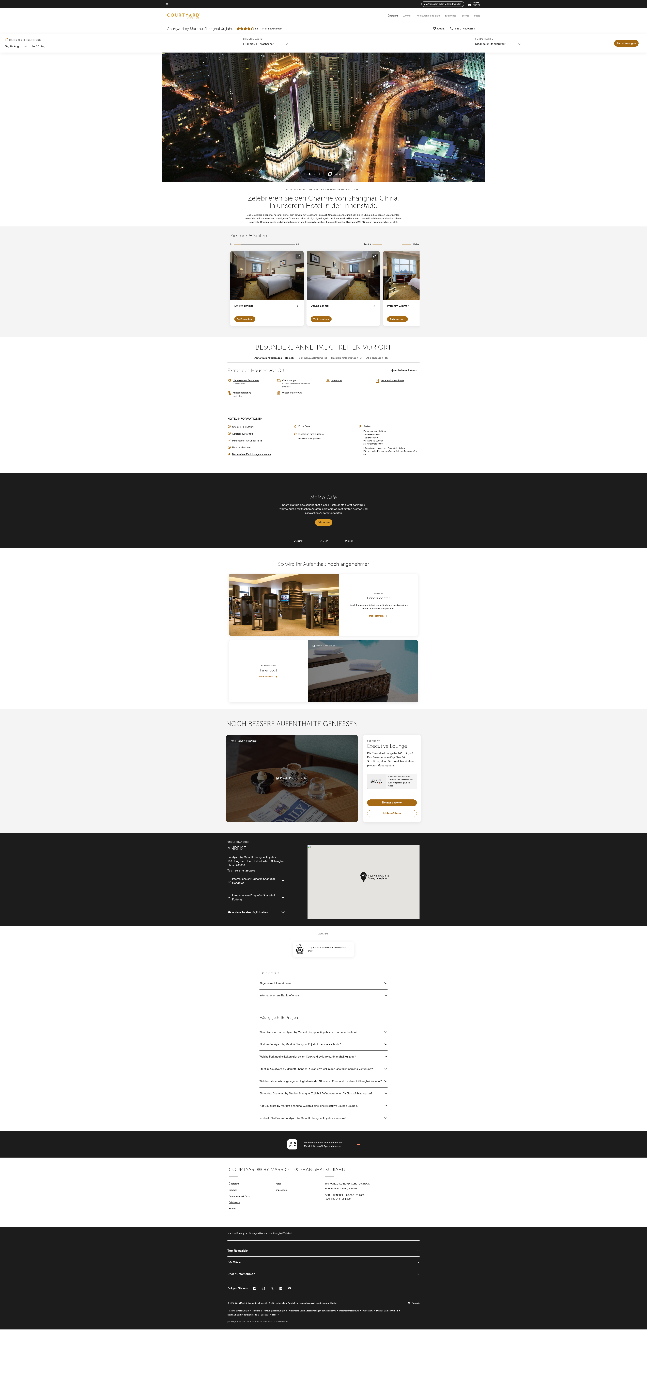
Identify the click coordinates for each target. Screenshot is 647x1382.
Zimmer (407, 15)
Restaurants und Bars (428, 15)
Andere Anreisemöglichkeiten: (250, 912)
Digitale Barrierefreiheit (387, 1311)
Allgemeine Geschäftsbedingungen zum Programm (312, 1311)
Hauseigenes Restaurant (246, 380)
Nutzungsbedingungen (274, 1311)
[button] (442, 4)
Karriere (256, 1311)
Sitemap (265, 1315)
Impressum (281, 1190)
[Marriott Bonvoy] (472, 4)
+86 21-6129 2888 (465, 28)
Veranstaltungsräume (392, 380)
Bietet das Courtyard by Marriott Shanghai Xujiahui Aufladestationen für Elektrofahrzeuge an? (315, 1093)
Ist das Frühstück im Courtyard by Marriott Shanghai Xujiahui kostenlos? (302, 1118)
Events (465, 15)
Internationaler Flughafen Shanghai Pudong (253, 897)
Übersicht (393, 15)
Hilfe (274, 1315)
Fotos (477, 15)
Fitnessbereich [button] (241, 392)
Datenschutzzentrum (349, 1311)
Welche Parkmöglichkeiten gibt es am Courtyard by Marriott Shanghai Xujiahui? (307, 1056)
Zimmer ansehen (392, 802)
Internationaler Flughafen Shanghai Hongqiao (253, 880)
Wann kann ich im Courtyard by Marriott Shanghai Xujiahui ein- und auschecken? (308, 1032)
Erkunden (324, 522)
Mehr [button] (395, 222)
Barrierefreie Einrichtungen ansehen (251, 454)
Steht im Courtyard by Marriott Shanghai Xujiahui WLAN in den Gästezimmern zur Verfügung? (316, 1069)
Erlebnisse (450, 15)
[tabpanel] (323, 510)
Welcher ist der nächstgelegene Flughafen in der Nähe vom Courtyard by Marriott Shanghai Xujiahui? (320, 1081)
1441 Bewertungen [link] (272, 28)
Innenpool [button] (336, 380)
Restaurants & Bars (239, 1196)
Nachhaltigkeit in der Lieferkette (242, 1315)
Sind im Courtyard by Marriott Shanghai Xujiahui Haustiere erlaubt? (300, 1044)
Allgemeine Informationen (275, 983)
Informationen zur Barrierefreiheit (279, 995)
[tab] (274, 358)
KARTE (440, 28)
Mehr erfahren (376, 615)
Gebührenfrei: (344, 1195)
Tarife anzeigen (245, 319)
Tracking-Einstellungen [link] (238, 1311)
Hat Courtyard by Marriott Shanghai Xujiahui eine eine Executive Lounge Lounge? (308, 1105)
